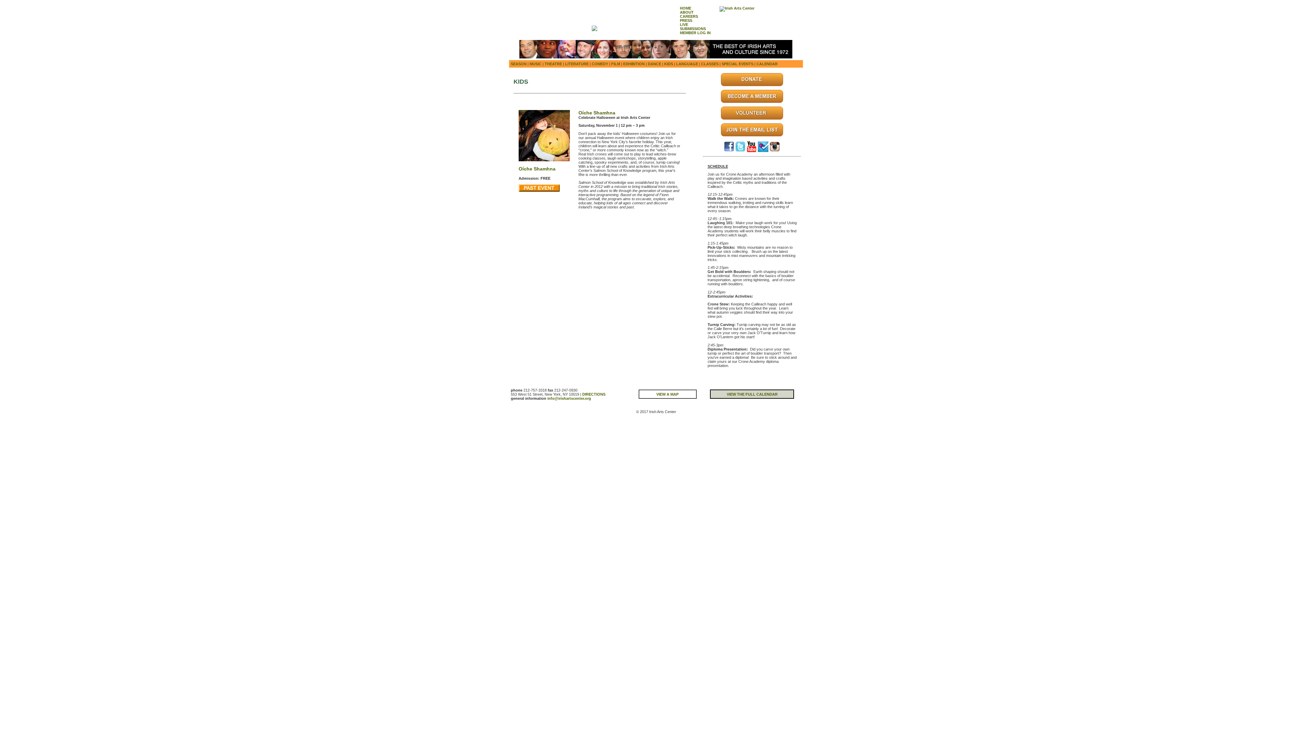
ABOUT (687, 12)
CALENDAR (767, 64)
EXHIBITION (634, 64)
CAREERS (689, 16)
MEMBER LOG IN (695, 33)
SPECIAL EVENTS (737, 64)
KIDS (668, 64)
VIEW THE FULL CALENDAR (752, 394)
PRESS (686, 20)
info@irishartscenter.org (569, 398)
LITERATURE (577, 64)
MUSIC (536, 64)
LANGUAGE (687, 64)
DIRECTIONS (593, 394)
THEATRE (553, 64)
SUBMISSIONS (693, 29)
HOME (685, 8)
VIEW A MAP (667, 394)
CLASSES (710, 64)
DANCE (654, 64)
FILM (615, 64)
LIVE (684, 25)
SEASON (519, 64)
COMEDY (600, 64)
